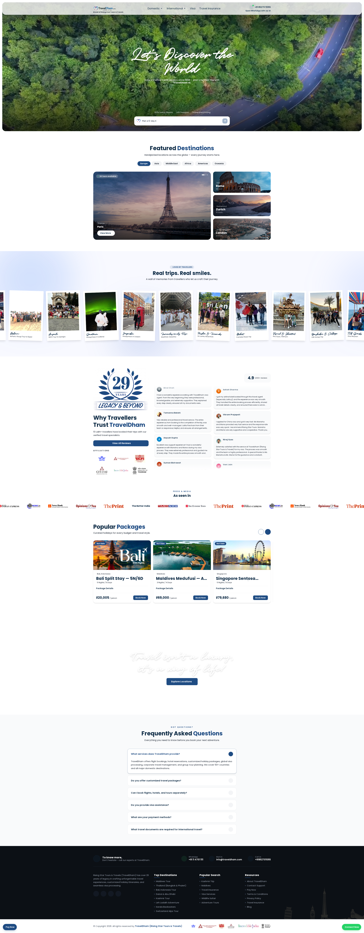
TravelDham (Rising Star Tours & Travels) (158, 926)
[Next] (268, 532)
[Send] (225, 120)
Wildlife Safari (208, 898)
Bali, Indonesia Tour (166, 890)
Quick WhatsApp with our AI (258, 11)
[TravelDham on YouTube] (118, 894)
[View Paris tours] (152, 206)
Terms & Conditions (257, 894)
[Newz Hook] (58, 506)
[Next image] (206, 205)
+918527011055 (263, 859)
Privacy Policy (254, 898)
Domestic (154, 8)
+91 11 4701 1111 (196, 859)
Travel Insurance (209, 8)
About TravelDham (257, 881)
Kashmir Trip (207, 881)
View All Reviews (121, 443)
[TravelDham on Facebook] (96, 894)
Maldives (206, 885)
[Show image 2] (205, 174)
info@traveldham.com (229, 859)
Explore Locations (181, 681)
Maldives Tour (163, 881)
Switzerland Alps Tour (167, 911)
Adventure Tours (210, 902)
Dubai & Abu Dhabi (165, 894)
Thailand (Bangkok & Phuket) (171, 885)
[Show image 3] (207, 174)
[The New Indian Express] (251, 506)
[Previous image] (98, 205)
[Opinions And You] (86, 506)
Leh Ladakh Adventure (167, 902)
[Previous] (261, 532)
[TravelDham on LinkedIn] (111, 894)
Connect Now (352, 927)
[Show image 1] (203, 174)
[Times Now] (167, 506)
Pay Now (251, 890)
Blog (249, 907)
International (175, 8)
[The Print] (113, 506)
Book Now (141, 597)
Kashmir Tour (163, 898)
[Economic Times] (195, 506)
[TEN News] (33, 506)
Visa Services (208, 894)
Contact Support (256, 885)
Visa (192, 8)
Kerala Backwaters (166, 907)
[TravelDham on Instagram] (103, 894)
